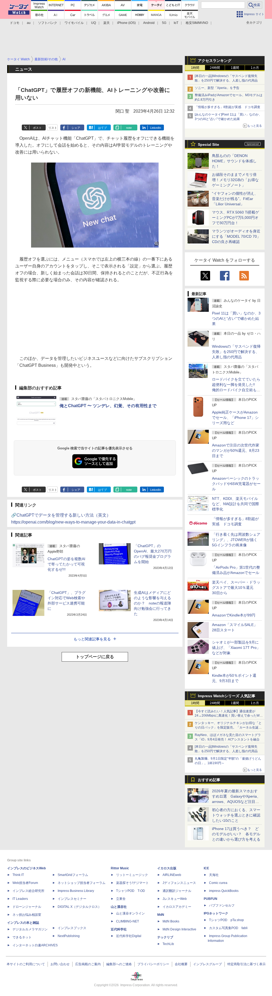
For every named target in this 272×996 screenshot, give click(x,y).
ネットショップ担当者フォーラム (81, 883)
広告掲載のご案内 (88, 964)
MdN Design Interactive (179, 929)
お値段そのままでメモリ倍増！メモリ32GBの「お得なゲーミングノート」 (235, 179)
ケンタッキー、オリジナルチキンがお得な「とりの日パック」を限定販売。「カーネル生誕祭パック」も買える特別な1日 (228, 727)
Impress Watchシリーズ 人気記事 (226, 696)
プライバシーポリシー (153, 964)
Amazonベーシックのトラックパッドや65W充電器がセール (236, 483)
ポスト (37, 127)
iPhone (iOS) (126, 23)
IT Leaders (20, 899)
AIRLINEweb (172, 875)
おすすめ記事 (209, 780)
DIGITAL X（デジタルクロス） (79, 907)
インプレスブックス (72, 928)
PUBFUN (210, 899)
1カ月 (255, 68)
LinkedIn (155, 127)
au (29, 23)
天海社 (214, 875)
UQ (93, 23)
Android (149, 23)
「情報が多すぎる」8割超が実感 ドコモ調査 (227, 107)
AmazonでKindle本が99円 (233, 615)
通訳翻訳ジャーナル (177, 891)
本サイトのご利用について (26, 964)
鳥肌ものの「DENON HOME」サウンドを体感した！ (234, 161)
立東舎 (121, 899)
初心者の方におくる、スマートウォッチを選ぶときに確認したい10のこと (236, 815)
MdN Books (171, 921)
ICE (206, 868)
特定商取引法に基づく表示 (246, 964)
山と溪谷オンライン (130, 913)
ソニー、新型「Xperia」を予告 (217, 88)
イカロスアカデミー (177, 907)
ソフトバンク (47, 23)
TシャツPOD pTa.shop (226, 920)
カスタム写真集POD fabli (228, 928)
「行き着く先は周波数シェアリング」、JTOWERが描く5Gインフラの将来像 (236, 539)
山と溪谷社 (119, 907)
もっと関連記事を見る (92, 639)
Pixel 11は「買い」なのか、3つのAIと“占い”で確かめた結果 (236, 318)
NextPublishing (69, 936)
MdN (160, 915)
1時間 (195, 68)
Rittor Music (120, 868)
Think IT (18, 875)
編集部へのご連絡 (119, 964)
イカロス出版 (166, 868)
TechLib (168, 944)
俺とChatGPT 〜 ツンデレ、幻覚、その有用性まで (108, 405)
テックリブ (165, 937)
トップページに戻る (95, 656)
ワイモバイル (74, 23)
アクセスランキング (214, 60)
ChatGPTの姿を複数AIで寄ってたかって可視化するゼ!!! (66, 564)
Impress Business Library (76, 891)
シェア (75, 127)
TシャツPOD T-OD (130, 891)
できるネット (22, 937)
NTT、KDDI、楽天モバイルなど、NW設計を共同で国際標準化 (235, 503)
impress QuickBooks (224, 891)
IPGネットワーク (216, 913)
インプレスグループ (207, 964)
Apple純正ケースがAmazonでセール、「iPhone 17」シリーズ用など (235, 417)
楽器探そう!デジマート (132, 883)
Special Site (208, 144)
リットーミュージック (132, 875)
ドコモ (14, 23)
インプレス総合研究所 (28, 891)
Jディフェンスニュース (179, 883)
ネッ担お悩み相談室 (26, 915)
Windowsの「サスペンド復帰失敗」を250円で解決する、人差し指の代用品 (236, 351)
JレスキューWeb (175, 899)
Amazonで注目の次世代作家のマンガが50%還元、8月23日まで (235, 450)
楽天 (106, 23)
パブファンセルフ (222, 905)
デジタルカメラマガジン (30, 929)
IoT (176, 23)
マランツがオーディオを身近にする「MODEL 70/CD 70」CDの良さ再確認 (236, 236)
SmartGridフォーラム (73, 875)
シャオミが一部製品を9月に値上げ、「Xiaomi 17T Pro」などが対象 (236, 647)
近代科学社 (119, 929)
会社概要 (181, 964)
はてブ (102, 127)
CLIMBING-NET (127, 921)
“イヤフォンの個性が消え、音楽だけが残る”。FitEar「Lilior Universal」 (235, 198)
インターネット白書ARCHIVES (35, 945)
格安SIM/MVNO (197, 23)
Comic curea (218, 883)
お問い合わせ (60, 964)
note (129, 127)
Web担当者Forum (25, 883)
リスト (52, 127)
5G (164, 23)
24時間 (215, 68)
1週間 (235, 68)
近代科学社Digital (128, 936)
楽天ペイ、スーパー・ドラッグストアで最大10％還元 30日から (236, 587)
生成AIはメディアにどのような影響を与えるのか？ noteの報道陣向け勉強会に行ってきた (152, 603)
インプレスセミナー (72, 899)
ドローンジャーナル (26, 907)
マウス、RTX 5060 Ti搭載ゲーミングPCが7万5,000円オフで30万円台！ (235, 217)
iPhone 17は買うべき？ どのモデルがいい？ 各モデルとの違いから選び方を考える (236, 834)
